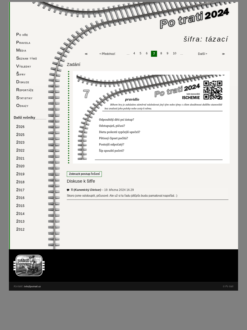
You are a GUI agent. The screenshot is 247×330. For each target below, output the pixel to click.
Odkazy (22, 105)
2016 (20, 197)
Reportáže (25, 89)
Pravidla (23, 42)
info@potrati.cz (32, 286)
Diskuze (22, 81)
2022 (20, 149)
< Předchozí (107, 54)
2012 (20, 228)
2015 (20, 205)
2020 (20, 165)
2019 (20, 173)
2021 (20, 157)
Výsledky (23, 65)
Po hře (22, 34)
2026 (20, 126)
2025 (20, 134)
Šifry (21, 73)
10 (174, 53)
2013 (20, 220)
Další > (202, 54)
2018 (20, 181)
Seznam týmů (26, 57)
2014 (20, 213)
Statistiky (24, 97)
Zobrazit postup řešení (84, 174)
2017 (20, 189)
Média (21, 49)
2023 (20, 141)
